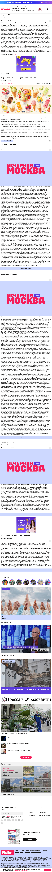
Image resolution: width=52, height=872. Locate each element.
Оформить (29, 839)
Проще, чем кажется (8, 661)
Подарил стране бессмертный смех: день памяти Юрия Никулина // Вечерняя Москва (12, 582)
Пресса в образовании (44, 815)
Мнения (31, 812)
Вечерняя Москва (5, 147)
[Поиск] (45, 9)
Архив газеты (42, 809)
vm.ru (41, 859)
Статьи (30, 809)
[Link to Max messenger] (2, 820)
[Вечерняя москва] (7, 852)
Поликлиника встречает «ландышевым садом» (14, 733)
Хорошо (47, 870)
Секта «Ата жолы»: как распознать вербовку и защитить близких (26, 601)
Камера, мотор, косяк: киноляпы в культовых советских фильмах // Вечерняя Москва (26, 582)
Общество (46, 83)
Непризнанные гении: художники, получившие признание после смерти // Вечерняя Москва (33, 582)
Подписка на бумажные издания (32, 850)
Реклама (22, 850)
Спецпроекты (28, 6)
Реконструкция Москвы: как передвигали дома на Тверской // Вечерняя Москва (40, 582)
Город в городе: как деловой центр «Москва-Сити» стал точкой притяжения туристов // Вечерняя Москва (47, 582)
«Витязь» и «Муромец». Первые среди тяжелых (18, 743)
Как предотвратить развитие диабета (26, 673)
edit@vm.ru (10, 861)
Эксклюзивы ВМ (15, 8)
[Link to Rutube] (22, 820)
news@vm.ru (30, 861)
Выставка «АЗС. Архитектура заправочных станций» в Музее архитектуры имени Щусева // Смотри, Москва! (5, 582)
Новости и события (7, 140)
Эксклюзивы (6, 589)
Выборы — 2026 (30, 10)
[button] (49, 582)
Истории (5, 577)
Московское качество (9, 83)
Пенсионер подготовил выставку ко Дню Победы (18, 750)
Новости (14, 6)
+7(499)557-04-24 (45, 860)
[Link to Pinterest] (2, 823)
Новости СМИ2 (5, 75)
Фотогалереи (32, 815)
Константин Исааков (6, 277)
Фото (18, 6)
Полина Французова (6, 80)
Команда (22, 852)
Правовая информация (36, 852)
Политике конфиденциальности (21, 870)
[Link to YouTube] (13, 820)
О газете (17, 850)
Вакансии (17, 852)
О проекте (26, 757)
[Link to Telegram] (16, 820)
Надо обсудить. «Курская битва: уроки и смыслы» (26, 639)
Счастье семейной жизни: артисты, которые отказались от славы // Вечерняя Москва (19, 582)
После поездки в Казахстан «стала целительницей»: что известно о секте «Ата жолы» (24, 617)
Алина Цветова (5, 18)
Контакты (27, 852)
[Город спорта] (39, 8)
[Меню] (50, 9)
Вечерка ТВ (6, 623)
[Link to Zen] (10, 820)
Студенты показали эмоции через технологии (17, 737)
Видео (22, 6)
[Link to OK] (8, 820)
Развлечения (12, 20)
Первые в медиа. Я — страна (18, 10)
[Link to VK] (5, 820)
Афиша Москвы (24, 8)
